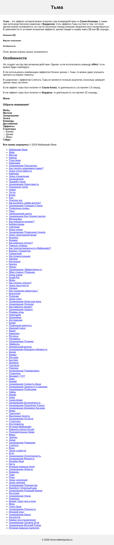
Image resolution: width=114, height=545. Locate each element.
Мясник (13, 155)
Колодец (13, 237)
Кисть (12, 464)
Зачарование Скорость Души (25, 384)
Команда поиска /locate (21, 429)
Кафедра (14, 173)
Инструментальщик (19, 256)
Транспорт (14, 413)
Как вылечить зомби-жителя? (25, 203)
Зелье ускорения (18, 480)
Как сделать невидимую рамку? (26, 168)
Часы (12, 211)
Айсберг (13, 259)
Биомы (13, 355)
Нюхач (12, 267)
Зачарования (16, 179)
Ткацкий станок (17, 181)
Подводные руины (19, 208)
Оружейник (15, 317)
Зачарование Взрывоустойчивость (28, 349)
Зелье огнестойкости (20, 171)
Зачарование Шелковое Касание (27, 408)
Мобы (12, 280)
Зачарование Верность (22, 458)
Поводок (13, 368)
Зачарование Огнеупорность (25, 456)
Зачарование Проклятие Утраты (27, 405)
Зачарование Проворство (23, 485)
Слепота (13, 445)
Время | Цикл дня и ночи (22, 501)
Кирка (12, 410)
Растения (14, 493)
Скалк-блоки (15, 400)
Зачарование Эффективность (25, 269)
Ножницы (14, 498)
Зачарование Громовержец (24, 370)
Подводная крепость (20, 325)
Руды (12, 477)
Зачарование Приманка (22, 442)
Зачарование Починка (21, 341)
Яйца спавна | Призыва (22, 272)
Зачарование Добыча (21, 469)
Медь (12, 504)
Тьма (11, 474)
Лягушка (13, 357)
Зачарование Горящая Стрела (26, 205)
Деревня (14, 363)
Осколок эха (15, 200)
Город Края (15, 506)
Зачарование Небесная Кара (25, 301)
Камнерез (14, 333)
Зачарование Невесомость (24, 184)
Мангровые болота (19, 416)
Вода (12, 448)
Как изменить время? (20, 307)
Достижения (15, 320)
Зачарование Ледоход (21, 304)
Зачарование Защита (21, 309)
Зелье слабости (17, 450)
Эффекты (14, 344)
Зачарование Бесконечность (25, 402)
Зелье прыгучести (19, 285)
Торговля (14, 365)
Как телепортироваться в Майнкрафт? (30, 248)
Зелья (12, 440)
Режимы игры (16, 312)
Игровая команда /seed (22, 466)
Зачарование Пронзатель (23, 165)
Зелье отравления (19, 176)
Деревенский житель (20, 347)
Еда (11, 197)
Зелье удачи (15, 275)
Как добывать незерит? (22, 221)
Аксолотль (14, 517)
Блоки (12, 323)
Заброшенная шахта (20, 213)
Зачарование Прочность (22, 509)
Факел (12, 331)
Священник (15, 253)
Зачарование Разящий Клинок (25, 490)
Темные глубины (18, 245)
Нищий (13, 381)
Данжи (12, 394)
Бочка (12, 195)
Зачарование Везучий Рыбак (25, 525)
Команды (14, 472)
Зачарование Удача (20, 496)
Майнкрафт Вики (18, 149)
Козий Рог (14, 277)
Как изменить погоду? (21, 243)
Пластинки (15, 160)
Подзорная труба (18, 187)
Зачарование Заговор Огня (24, 522)
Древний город (17, 328)
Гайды (12, 392)
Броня (12, 352)
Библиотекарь (16, 224)
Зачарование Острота (21, 418)
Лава (12, 378)
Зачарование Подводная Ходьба (27, 232)
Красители (14, 293)
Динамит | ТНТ (17, 376)
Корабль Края (16, 461)
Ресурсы (13, 336)
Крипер (13, 264)
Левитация (15, 315)
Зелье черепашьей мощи (23, 235)
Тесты (12, 192)
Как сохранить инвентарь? (23, 291)
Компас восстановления (22, 520)
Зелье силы (15, 299)
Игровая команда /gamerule (24, 528)
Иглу (11, 453)
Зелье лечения (17, 482)
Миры (12, 434)
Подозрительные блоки (21, 432)
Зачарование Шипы (20, 514)
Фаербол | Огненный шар (23, 488)
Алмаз (12, 189)
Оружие (13, 288)
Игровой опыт (16, 512)
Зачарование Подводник (22, 389)
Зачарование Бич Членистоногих (27, 216)
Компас (13, 157)
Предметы (14, 339)
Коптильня (14, 261)
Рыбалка (14, 296)
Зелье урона (16, 229)
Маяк (12, 152)
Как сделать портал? (20, 283)
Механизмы (15, 219)
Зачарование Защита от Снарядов (28, 386)
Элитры (13, 437)
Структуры (15, 421)
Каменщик (14, 163)
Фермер (13, 240)
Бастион (13, 360)
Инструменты (16, 424)
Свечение (14, 227)
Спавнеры (14, 373)
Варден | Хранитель (20, 251)
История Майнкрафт (20, 426)
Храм (12, 397)
